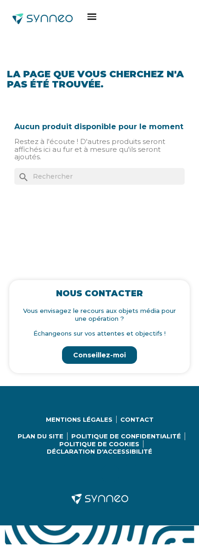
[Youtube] (110, 473)
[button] (92, 16)
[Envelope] (131, 473)
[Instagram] (89, 473)
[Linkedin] (68, 473)
